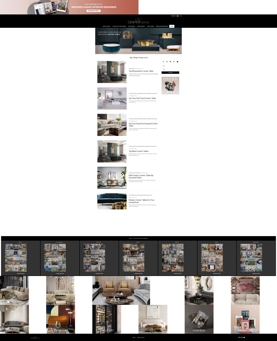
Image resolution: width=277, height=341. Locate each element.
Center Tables (106, 26)
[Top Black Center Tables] (112, 151)
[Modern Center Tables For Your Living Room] (112, 201)
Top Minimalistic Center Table (141, 71)
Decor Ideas (131, 26)
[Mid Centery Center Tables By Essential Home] (112, 178)
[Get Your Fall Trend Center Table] (112, 98)
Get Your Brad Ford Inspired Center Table (143, 124)
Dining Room (143, 146)
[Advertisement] (138, 224)
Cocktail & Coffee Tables (119, 26)
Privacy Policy (141, 337)
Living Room (154, 93)
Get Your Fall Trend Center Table (142, 98)
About (134, 337)
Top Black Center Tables (138, 151)
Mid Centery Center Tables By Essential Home (141, 176)
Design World (141, 26)
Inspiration (149, 93)
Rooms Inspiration (163, 26)
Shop (171, 26)
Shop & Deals (150, 26)
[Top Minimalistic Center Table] (112, 72)
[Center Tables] (138, 20)
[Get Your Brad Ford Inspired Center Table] (112, 125)
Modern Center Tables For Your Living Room (142, 201)
